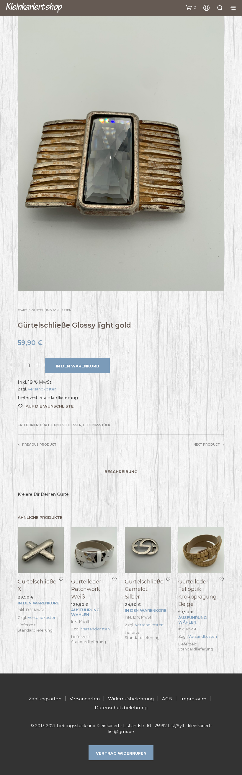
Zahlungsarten (45, 699)
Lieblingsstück (96, 425)
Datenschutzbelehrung (121, 707)
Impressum (193, 699)
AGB (167, 699)
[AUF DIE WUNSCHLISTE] (61, 579)
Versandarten (85, 699)
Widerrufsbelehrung (131, 699)
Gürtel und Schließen (51, 310)
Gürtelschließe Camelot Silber (144, 589)
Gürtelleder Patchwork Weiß (86, 589)
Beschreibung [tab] (121, 471)
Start (22, 310)
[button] (191, 7)
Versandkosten (42, 389)
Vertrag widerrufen (121, 753)
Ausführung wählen (85, 612)
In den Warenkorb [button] (39, 603)
